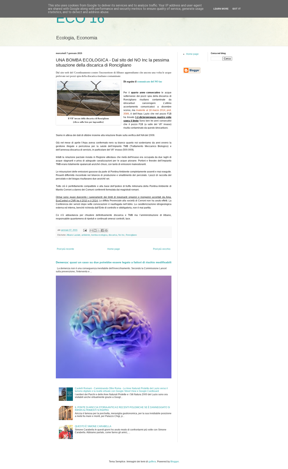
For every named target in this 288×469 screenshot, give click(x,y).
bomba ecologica (99, 235)
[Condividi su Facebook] (102, 230)
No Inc (121, 235)
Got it (236, 8)
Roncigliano (131, 235)
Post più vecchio (161, 249)
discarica (113, 235)
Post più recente (65, 249)
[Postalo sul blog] (95, 230)
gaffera (152, 461)
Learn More (220, 8)
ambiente (86, 235)
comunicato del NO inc (149, 81)
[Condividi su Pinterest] (106, 230)
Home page (113, 249)
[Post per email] (84, 230)
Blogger (174, 461)
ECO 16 (80, 18)
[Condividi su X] (99, 230)
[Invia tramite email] (91, 230)
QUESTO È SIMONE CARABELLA (93, 426)
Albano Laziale (73, 235)
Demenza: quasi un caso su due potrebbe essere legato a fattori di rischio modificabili (113, 262)
